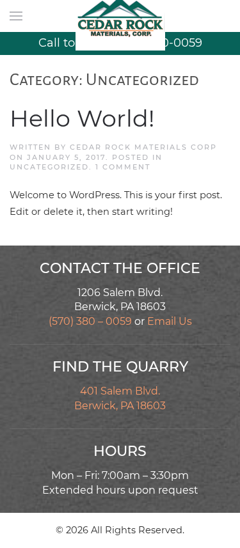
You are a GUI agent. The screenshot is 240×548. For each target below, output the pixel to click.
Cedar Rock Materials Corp (143, 147)
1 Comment (122, 166)
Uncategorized (49, 166)
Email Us (169, 321)
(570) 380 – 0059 (90, 321)
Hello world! (82, 118)
